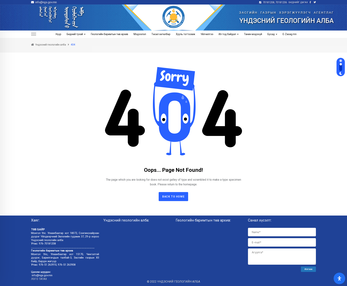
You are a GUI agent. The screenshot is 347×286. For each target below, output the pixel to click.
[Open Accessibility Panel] (339, 278)
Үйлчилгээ (207, 34)
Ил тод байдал (227, 34)
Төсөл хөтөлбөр (160, 34)
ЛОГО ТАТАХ (39, 279)
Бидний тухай (75, 34)
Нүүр (58, 34)
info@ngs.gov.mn (46, 2)
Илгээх (308, 269)
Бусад (271, 34)
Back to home (173, 196)
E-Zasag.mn (290, 34)
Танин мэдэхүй (253, 34)
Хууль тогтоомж (185, 34)
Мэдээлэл (140, 34)
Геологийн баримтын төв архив (109, 34)
